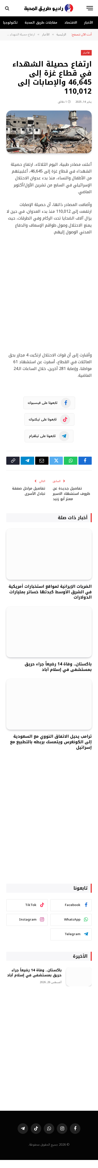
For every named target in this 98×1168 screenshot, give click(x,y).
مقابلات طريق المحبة (41, 22)
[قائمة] (89, 8)
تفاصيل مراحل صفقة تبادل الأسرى (28, 491)
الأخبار (88, 22)
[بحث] (7, 8)
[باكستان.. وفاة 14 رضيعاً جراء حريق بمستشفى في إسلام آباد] (49, 632)
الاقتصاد (70, 22)
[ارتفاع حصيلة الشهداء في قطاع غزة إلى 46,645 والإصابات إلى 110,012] (49, 132)
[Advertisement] (49, 294)
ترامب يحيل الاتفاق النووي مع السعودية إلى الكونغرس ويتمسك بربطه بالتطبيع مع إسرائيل (51, 741)
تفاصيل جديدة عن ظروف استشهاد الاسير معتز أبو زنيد (71, 493)
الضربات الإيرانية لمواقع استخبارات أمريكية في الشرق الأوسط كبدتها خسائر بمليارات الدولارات (50, 591)
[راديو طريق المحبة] (49, 8)
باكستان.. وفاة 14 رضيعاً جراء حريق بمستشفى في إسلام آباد (58, 666)
